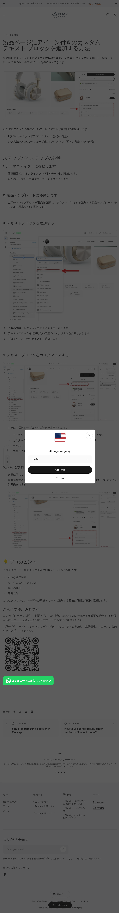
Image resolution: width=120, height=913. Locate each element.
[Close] (89, 435)
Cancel (60, 478)
